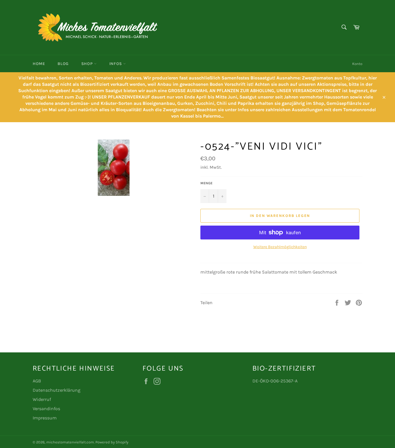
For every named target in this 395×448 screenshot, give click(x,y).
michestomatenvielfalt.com (70, 442)
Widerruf (42, 399)
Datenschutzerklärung (56, 390)
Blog (63, 63)
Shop (87, 63)
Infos (116, 63)
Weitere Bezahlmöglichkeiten (280, 246)
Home (39, 63)
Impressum (45, 418)
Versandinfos (46, 408)
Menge (206, 183)
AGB (37, 381)
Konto (357, 64)
